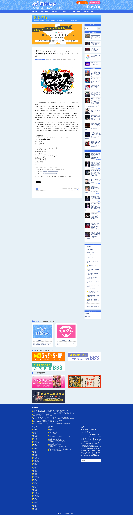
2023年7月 (36, 431)
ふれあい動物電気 (92, 289)
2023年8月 (36, 429)
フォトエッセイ (90, 439)
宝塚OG (95, 448)
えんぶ (89, 429)
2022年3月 (36, 454)
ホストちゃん (99, 439)
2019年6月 (36, 502)
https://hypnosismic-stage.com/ (50, 171)
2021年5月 (36, 469)
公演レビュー (93, 443)
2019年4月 (36, 505)
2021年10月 (36, 461)
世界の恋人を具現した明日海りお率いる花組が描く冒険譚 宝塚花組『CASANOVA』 (95, 226)
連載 (94, 455)
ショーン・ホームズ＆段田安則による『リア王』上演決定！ (48, 420)
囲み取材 (89, 448)
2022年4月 (36, 453)
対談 (99, 448)
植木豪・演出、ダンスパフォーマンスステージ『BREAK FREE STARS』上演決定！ (54, 418)
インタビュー (88, 432)
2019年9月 (36, 498)
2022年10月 (36, 444)
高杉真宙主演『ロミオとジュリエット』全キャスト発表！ (95, 86)
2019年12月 (36, 493)
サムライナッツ (93, 434)
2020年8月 (36, 482)
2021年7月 (36, 466)
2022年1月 (36, 457)
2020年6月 (36, 485)
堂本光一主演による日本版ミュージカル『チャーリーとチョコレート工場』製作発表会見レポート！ (95, 144)
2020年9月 (36, 480)
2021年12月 (36, 458)
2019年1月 (36, 509)
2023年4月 (36, 435)
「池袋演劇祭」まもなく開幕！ (41, 414)
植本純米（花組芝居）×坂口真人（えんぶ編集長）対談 (93, 301)
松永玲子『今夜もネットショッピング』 (57, 441)
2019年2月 (36, 508)
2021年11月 (36, 460)
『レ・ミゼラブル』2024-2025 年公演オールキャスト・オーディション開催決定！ (95, 73)
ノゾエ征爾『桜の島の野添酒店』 (56, 444)
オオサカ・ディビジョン (40, 60)
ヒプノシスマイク (58, 59)
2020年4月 (36, 488)
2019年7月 (36, 501)
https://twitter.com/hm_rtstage (50, 173)
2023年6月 (36, 432)
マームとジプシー (85, 441)
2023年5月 (36, 434)
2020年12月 (36, 476)
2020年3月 (36, 489)
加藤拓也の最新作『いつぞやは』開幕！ (43, 416)
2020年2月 (36, 490)
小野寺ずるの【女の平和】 (54, 438)
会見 (89, 443)
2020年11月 (36, 477)
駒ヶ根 (97, 455)
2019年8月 (36, 499)
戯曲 (84, 450)
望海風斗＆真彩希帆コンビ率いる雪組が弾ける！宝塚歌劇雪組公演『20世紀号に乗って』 (95, 164)
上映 (83, 443)
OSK (86, 429)
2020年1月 (36, 492)
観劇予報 (34, 11)
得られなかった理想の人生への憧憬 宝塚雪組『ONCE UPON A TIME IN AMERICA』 (95, 156)
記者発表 (87, 455)
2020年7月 (36, 483)
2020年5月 (36, 486)
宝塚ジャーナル (44, 11)
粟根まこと (93, 453)
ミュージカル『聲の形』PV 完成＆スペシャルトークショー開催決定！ (51, 417)
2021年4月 (36, 470)
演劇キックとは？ (88, 11)
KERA (82, 429)
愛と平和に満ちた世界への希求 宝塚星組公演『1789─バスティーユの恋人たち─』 (95, 118)
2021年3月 (36, 471)
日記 (87, 450)
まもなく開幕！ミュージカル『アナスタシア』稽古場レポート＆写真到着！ (52, 423)
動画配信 (97, 446)
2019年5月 (36, 504)
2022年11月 (36, 442)
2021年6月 (36, 467)
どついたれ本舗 (66, 59)
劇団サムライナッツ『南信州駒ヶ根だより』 (58, 448)
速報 (90, 455)
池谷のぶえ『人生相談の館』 (55, 443)
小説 (82, 450)
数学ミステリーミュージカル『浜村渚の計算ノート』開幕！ (95, 43)
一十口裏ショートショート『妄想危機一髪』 (58, 446)
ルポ (90, 441)
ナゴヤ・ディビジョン (52, 60)
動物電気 (91, 446)
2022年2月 (36, 455)
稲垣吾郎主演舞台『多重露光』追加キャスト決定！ (46, 421)
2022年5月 (36, 451)
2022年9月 (36, 445)
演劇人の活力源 (55, 11)
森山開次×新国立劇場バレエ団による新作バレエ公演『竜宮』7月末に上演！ (70, 189)
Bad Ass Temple (73, 59)
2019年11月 (36, 495)
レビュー (93, 441)
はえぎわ (94, 429)
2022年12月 (36, 441)
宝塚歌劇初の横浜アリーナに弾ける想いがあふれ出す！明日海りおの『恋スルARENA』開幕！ (95, 173)
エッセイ (95, 432)
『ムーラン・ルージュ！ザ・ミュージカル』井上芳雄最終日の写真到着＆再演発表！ (54, 413)
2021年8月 (36, 464)
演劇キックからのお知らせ (93, 306)
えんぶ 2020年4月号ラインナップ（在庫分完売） (96, 110)
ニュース (92, 437)
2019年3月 (36, 506)
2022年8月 (36, 447)
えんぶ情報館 (76, 11)
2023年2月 (36, 438)
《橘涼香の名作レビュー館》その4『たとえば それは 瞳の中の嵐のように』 (44, 190)
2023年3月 (36, 436)
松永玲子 (91, 450)
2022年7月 (36, 448)
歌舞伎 (96, 450)
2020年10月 (36, 479)
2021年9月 (36, 463)
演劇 (87, 453)
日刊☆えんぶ (66, 11)
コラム (87, 434)
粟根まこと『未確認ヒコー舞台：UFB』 (57, 440)
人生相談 (86, 443)
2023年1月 (36, 439)
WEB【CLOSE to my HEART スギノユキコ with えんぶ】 (92, 261)
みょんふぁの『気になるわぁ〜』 (56, 439)
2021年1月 (36, 474)
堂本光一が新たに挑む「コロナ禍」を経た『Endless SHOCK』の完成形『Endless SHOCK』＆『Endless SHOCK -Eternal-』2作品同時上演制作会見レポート (92, 102)
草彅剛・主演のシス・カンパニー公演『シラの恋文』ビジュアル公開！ (51, 410)
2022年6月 (36, 450)
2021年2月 (36, 473)
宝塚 (92, 448)
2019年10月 (36, 496)
